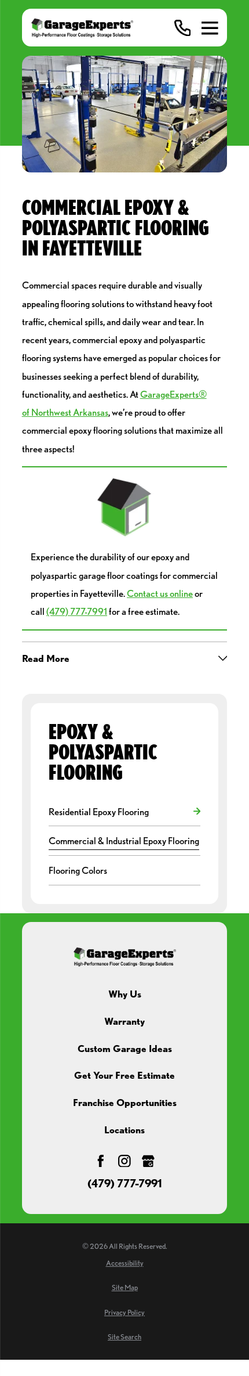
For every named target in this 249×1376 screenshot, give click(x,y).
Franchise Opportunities (125, 1102)
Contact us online (160, 593)
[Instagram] (124, 1161)
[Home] (82, 28)
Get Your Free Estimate (124, 1075)
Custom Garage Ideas (125, 1048)
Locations (124, 1129)
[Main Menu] (210, 28)
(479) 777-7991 (76, 611)
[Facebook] (100, 1161)
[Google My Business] (148, 1161)
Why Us (124, 994)
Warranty (124, 1021)
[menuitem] (118, 811)
